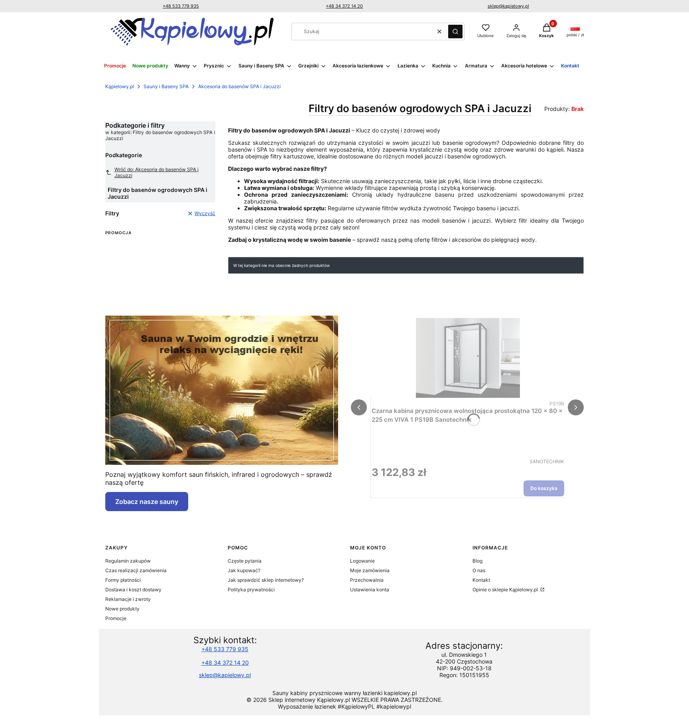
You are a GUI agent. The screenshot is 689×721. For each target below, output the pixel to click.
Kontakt (481, 580)
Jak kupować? (244, 570)
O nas (478, 570)
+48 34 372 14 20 (344, 6)
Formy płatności (123, 580)
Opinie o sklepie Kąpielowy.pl (505, 590)
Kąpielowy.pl (119, 86)
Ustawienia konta (369, 590)
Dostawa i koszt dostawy (133, 590)
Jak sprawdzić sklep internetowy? (266, 580)
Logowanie (362, 561)
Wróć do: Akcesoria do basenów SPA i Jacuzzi (156, 172)
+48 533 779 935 (181, 6)
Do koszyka (543, 488)
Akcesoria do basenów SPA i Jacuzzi (239, 86)
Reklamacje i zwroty (128, 599)
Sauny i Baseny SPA (166, 86)
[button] (455, 31)
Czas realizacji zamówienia (136, 570)
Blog (477, 561)
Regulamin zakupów (128, 561)
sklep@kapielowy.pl (508, 6)
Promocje (115, 618)
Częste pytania (245, 561)
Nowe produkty (122, 609)
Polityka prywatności (251, 590)
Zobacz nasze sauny (146, 502)
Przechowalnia (367, 580)
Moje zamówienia (370, 570)
